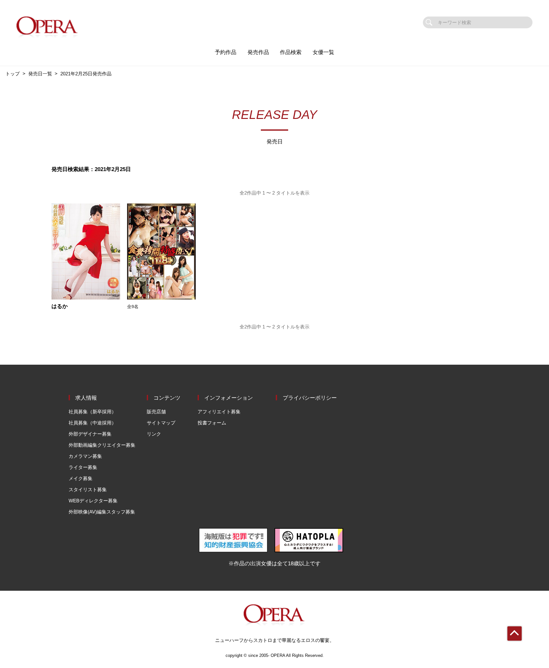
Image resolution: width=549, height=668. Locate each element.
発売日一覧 (40, 73)
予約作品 (225, 52)
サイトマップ (161, 422)
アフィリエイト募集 (219, 411)
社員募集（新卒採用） (92, 411)
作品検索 (291, 52)
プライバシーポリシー (310, 398)
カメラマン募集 (85, 456)
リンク (154, 434)
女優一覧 (323, 52)
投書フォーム (212, 422)
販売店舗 (156, 411)
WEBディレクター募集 (93, 500)
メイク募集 (80, 478)
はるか (59, 306)
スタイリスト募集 (88, 489)
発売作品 (258, 52)
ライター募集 (83, 467)
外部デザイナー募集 (90, 434)
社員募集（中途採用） (92, 422)
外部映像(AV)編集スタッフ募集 (102, 511)
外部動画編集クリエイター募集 (102, 445)
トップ (12, 73)
